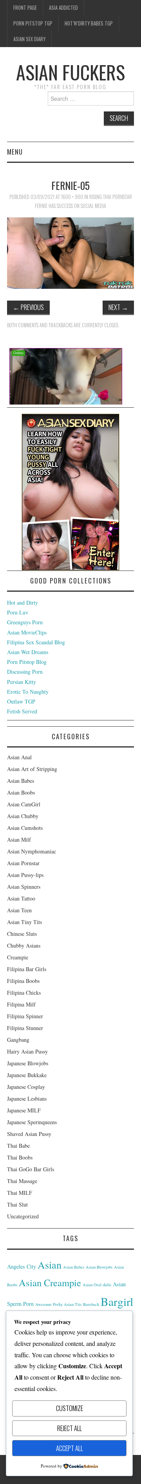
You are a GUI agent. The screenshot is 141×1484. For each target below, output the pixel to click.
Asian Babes (20, 780)
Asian (49, 1264)
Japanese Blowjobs (27, 1063)
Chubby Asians (23, 945)
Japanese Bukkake (27, 1075)
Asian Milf (19, 839)
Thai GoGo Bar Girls (30, 1169)
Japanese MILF (24, 1110)
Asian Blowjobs (99, 1267)
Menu (15, 152)
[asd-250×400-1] (70, 491)
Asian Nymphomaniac (31, 851)
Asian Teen (19, 910)
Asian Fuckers (70, 72)
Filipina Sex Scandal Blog (36, 642)
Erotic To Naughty (28, 691)
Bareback (91, 1304)
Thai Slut (17, 1204)
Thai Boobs (20, 1157)
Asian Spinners (23, 886)
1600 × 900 (72, 197)
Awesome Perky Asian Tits (58, 1304)
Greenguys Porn (25, 622)
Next (118, 307)
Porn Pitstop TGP (32, 23)
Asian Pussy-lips (25, 875)
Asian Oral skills (97, 1284)
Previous (28, 307)
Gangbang (18, 1039)
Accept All (69, 1448)
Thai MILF (19, 1192)
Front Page (25, 7)
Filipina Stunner (25, 1028)
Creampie (17, 957)
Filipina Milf (21, 1004)
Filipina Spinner (25, 1016)
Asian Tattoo (21, 898)
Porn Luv (17, 612)
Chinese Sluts (22, 933)
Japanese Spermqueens (32, 1122)
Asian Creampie (50, 1282)
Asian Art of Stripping (32, 769)
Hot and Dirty (22, 602)
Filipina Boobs (23, 980)
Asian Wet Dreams (27, 652)
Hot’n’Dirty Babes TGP (89, 23)
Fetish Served (22, 711)
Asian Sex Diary (29, 39)
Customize (69, 1408)
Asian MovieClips (27, 632)
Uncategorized (23, 1216)
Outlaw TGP (21, 701)
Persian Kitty (21, 681)
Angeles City (21, 1266)
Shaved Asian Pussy (29, 1134)
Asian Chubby (22, 816)
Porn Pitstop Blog (27, 661)
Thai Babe (18, 1145)
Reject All (69, 1428)
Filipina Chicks (24, 992)
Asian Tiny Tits (24, 922)
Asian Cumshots (25, 827)
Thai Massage (22, 1181)
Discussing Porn (25, 671)
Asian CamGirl (23, 804)
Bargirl (117, 1301)
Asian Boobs (21, 792)
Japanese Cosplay (26, 1086)
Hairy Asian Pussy (27, 1051)
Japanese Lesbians (27, 1098)
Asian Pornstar (23, 863)
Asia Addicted (63, 7)
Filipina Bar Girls (26, 969)
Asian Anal (19, 757)
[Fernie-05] (70, 252)
